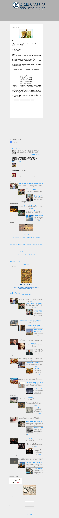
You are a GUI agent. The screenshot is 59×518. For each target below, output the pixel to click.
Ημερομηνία (24, 264)
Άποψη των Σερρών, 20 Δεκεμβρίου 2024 (30, 205)
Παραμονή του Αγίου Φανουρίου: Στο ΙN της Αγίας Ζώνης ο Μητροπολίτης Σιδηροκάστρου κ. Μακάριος (38, 195)
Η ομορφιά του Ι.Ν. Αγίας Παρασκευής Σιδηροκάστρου (34, 210)
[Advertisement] (46, 24)
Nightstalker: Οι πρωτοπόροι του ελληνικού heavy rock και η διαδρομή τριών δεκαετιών (30, 438)
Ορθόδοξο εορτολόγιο (13, 292)
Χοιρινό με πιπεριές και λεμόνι (30, 357)
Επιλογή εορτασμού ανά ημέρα (26, 294)
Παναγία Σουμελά (30, 397)
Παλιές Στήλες (29, 484)
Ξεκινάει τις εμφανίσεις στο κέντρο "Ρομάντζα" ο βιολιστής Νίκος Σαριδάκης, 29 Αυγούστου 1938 (26, 240)
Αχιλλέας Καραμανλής (38, 348)
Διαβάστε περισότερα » (36, 154)
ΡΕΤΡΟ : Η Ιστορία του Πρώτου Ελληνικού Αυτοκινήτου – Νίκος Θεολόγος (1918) (38, 428)
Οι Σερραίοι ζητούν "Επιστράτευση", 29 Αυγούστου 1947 (26, 251)
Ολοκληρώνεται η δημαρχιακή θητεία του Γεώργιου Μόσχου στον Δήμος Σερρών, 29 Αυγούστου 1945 (26, 237)
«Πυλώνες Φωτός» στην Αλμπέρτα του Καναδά (38, 388)
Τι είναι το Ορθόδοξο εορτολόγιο (15, 293)
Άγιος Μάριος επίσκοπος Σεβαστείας (19, 170)
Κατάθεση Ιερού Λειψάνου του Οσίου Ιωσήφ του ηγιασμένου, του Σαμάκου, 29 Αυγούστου (26, 287)
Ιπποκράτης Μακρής (34, 343)
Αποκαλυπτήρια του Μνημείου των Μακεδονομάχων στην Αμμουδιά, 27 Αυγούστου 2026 (30, 183)
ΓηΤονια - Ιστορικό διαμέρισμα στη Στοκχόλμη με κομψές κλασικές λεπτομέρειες (34, 383)
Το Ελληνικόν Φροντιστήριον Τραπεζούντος (38, 407)
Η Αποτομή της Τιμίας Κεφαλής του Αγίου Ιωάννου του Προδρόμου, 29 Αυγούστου (26, 289)
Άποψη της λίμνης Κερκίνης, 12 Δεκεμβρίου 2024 (38, 215)
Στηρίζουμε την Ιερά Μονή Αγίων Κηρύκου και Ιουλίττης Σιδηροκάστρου (30, 320)
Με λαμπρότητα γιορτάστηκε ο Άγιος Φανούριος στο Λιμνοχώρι (34, 189)
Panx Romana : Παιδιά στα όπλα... (38, 448)
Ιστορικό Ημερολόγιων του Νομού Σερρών (16, 261)
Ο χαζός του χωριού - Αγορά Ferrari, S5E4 (38, 468)
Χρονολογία (28, 264)
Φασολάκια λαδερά (38, 368)
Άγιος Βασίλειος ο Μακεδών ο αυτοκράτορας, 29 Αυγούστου (26, 286)
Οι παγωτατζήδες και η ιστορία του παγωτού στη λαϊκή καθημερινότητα (34, 422)
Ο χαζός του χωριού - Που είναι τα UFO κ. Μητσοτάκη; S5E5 (34, 462)
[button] (40, 26)
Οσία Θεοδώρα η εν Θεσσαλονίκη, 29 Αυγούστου (26, 288)
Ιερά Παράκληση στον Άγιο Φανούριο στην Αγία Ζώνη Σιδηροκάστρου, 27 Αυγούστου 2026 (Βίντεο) (34, 325)
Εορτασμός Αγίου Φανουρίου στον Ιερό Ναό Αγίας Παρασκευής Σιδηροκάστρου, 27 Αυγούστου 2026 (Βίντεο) (38, 330)
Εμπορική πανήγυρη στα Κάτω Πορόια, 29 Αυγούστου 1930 (26, 254)
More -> (28, 202)
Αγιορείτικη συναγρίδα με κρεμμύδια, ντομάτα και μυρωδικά (34, 362)
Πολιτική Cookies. (29, 514)
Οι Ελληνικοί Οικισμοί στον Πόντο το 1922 (19, 147)
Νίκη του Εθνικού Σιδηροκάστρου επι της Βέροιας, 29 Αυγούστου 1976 (26, 247)
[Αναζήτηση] (48, 2)
